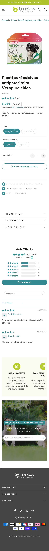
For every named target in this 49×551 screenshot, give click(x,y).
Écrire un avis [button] (24, 282)
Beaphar (5, 93)
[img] (8, 310)
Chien (13, 20)
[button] (38, 9)
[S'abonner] (43, 438)
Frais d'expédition (18, 107)
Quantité (7, 155)
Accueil (5, 20)
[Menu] (3, 9)
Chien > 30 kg (28, 131)
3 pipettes (9, 144)
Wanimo (19, 536)
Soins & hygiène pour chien (30, 20)
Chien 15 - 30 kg (11, 131)
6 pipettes (23, 144)
